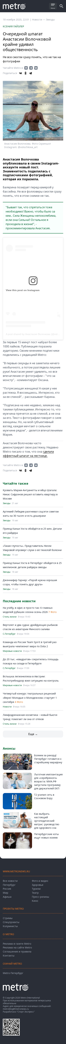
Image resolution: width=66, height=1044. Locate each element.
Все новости (10, 880)
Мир (5, 892)
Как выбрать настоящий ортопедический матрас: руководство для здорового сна (46, 820)
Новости (7, 706)
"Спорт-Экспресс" (26, 1011)
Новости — (39, 19)
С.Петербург (9, 634)
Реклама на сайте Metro (17, 947)
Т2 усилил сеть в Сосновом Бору (44, 796)
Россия (7, 888)
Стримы (7, 918)
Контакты (8, 955)
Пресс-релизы (40, 896)
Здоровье (37, 884)
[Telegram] (30, 73)
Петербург (9, 884)
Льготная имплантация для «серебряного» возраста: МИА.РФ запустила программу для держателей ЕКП (48, 781)
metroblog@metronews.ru (16, 1008)
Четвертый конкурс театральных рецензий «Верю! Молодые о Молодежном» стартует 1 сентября (30, 698)
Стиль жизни (10, 616)
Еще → (33, 734)
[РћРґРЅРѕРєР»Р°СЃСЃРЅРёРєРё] (25, 73)
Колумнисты (10, 926)
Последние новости (19, 601)
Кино (35, 900)
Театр (35, 892)
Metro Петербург (13, 973)
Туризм (36, 888)
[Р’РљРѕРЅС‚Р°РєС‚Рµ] (20, 73)
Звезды (50, 19)
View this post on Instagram (22, 290)
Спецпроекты (11, 922)
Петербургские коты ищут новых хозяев (46, 835)
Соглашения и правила (17, 951)
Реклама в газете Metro (17, 943)
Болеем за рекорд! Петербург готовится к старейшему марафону (48, 759)
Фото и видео (40, 880)
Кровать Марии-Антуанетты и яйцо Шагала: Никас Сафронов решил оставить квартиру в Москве (30, 494)
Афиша (7, 896)
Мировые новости (12, 651)
